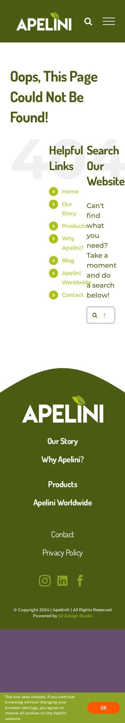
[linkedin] (62, 580)
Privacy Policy (62, 552)
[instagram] (45, 580)
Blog (68, 260)
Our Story (62, 440)
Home (70, 191)
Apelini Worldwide (62, 502)
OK (104, 707)
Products (74, 226)
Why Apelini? (62, 459)
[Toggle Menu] (109, 21)
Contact (73, 295)
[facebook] (80, 580)
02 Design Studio (75, 615)
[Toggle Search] (88, 21)
